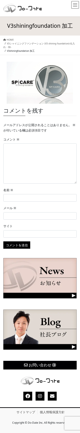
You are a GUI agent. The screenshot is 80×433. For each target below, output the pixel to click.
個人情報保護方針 (52, 412)
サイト (8, 226)
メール (9, 208)
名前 (8, 190)
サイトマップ (25, 412)
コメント (11, 139)
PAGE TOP (72, 416)
